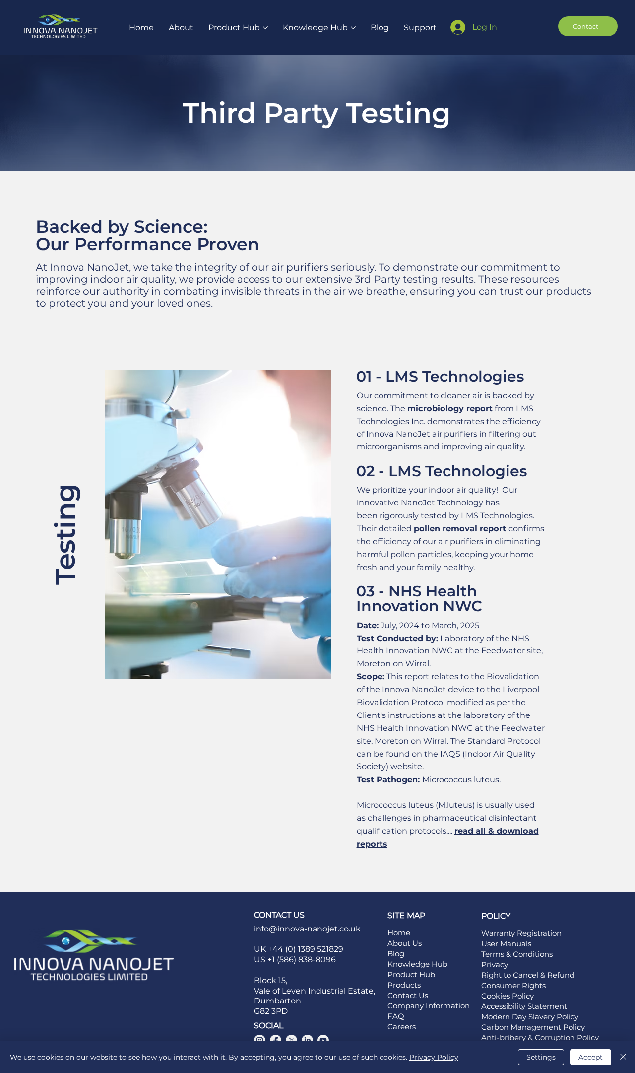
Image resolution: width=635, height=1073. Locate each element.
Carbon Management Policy (533, 1027)
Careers (401, 1026)
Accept (590, 1057)
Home (398, 932)
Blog (395, 953)
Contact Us (407, 995)
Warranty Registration (521, 933)
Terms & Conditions (517, 954)
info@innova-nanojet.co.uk (307, 928)
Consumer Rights (513, 985)
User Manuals (506, 943)
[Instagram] (259, 1040)
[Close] (623, 1057)
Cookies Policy (507, 996)
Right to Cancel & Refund (527, 975)
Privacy (494, 964)
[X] (291, 1040)
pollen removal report (460, 528)
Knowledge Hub (417, 964)
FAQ (395, 1016)
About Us (404, 943)
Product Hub (411, 974)
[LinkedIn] (307, 1040)
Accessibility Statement (525, 1006)
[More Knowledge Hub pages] (353, 27)
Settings (541, 1057)
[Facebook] (275, 1040)
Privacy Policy (433, 1057)
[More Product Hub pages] (265, 27)
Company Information (428, 1005)
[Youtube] (323, 1040)
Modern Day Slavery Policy (529, 1016)
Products (404, 985)
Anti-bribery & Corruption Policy (540, 1037)
